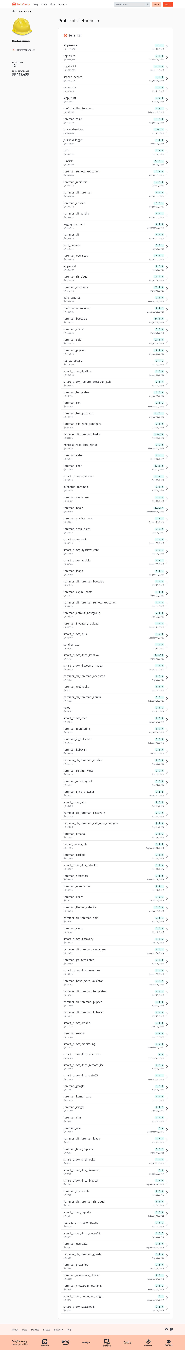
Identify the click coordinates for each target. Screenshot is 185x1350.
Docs (52, 4)
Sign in (156, 4)
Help (69, 1329)
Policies (35, 1329)
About (15, 1329)
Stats (44, 4)
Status (46, 1329)
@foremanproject (25, 50)
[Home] (13, 11)
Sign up (168, 4)
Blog (35, 4)
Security (58, 1329)
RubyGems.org (19, 1341)
